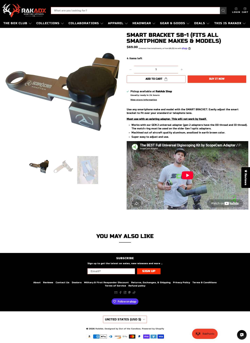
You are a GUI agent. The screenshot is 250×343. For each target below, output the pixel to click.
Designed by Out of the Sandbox (122, 329)
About (37, 282)
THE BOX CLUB (15, 23)
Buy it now (216, 78)
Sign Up (148, 271)
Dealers (77, 282)
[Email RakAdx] (115, 293)
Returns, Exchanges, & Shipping (151, 282)
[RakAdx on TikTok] (134, 293)
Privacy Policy (181, 282)
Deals (199, 23)
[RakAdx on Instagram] (125, 293)
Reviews (48, 282)
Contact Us (62, 282)
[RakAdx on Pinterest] (129, 293)
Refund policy (136, 285)
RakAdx (99, 329)
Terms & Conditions (204, 282)
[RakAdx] (24, 11)
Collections (48, 23)
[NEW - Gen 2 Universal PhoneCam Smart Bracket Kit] (62, 92)
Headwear (141, 23)
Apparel (115, 23)
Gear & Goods (172, 23)
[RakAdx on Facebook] (120, 293)
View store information (143, 100)
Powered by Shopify (153, 329)
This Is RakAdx (227, 23)
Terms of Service (115, 285)
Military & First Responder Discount (106, 282)
